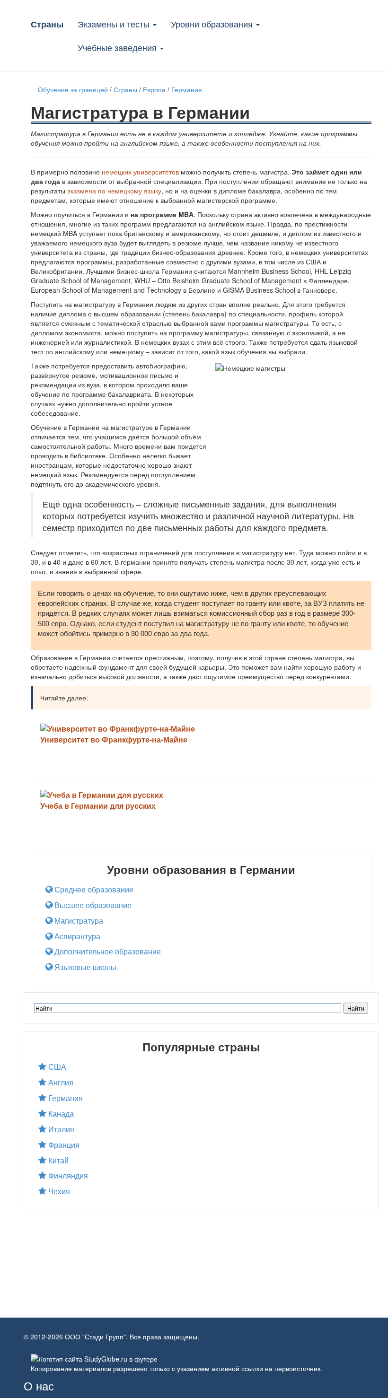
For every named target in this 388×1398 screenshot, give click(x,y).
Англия (59, 1082)
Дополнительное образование (107, 951)
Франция (62, 1145)
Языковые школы (84, 967)
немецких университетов (140, 171)
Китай (57, 1160)
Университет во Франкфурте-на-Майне (113, 739)
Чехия (58, 1191)
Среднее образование (93, 889)
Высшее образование (92, 905)
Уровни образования (213, 23)
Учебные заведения (118, 47)
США (56, 1067)
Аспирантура (76, 936)
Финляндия (67, 1176)
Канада (60, 1114)
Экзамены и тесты (115, 23)
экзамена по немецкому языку (114, 190)
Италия (60, 1129)
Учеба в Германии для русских (98, 805)
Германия (64, 1098)
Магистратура (78, 921)
